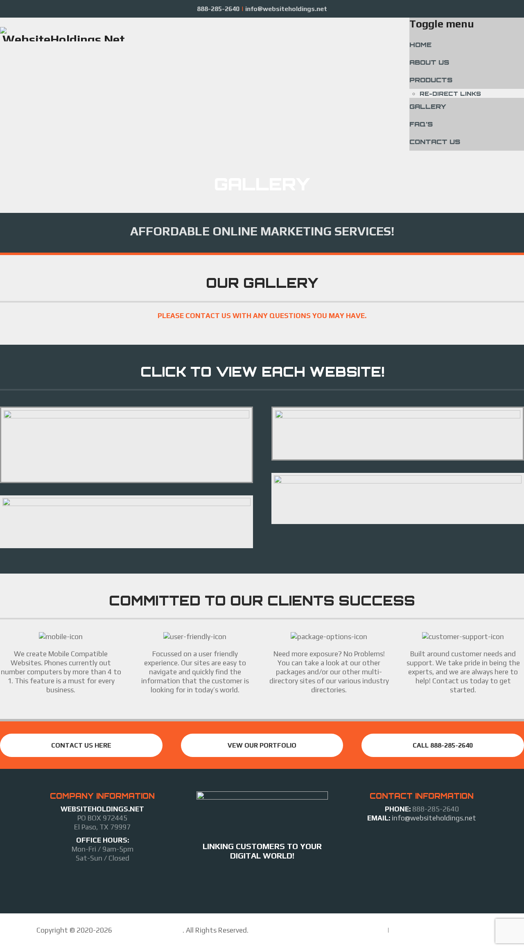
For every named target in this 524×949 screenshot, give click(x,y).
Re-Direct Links (450, 93)
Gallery (427, 106)
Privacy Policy (411, 930)
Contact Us (434, 142)
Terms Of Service (359, 930)
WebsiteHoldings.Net (148, 930)
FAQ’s (421, 124)
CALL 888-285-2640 (443, 745)
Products (430, 80)
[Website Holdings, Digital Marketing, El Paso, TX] (262, 879)
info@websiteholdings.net (433, 818)
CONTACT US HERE (81, 745)
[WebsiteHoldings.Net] (63, 34)
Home (420, 45)
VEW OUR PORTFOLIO (262, 745)
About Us (429, 62)
